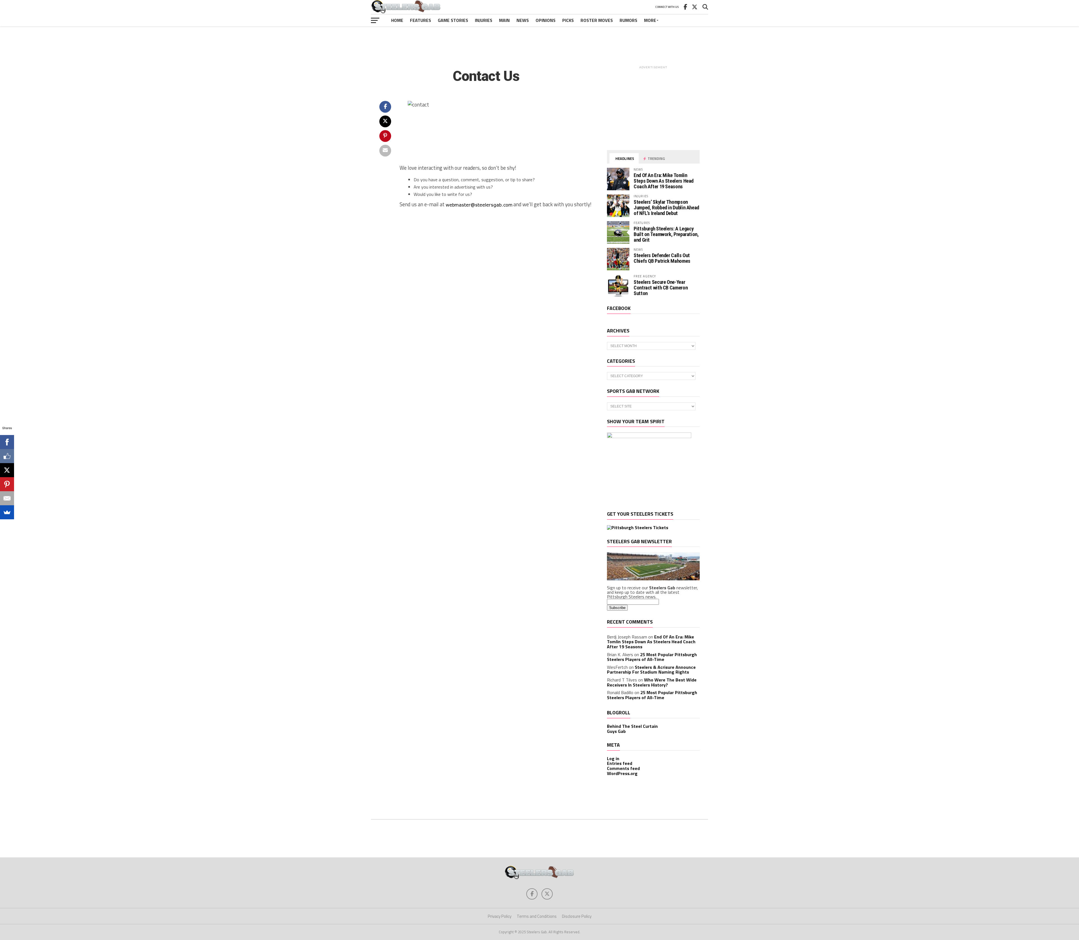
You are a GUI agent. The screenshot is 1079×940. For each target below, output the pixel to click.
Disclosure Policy (576, 916)
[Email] (7, 498)
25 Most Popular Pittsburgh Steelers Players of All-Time (652, 657)
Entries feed (619, 763)
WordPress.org (622, 773)
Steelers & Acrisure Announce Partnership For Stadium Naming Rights (651, 670)
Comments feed (623, 768)
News (522, 20)
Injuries (483, 20)
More (650, 20)
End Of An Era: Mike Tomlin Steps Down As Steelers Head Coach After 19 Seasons (663, 180)
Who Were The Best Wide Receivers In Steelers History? (652, 682)
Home (397, 20)
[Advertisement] (539, 43)
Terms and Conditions (537, 916)
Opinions (546, 20)
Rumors (628, 20)
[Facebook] (7, 442)
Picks (568, 20)
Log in (613, 758)
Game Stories (453, 20)
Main (504, 20)
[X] (7, 470)
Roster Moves (597, 20)
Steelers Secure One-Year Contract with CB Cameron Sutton (661, 287)
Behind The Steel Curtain (632, 726)
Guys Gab (616, 731)
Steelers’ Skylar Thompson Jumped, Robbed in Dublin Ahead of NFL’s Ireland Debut (666, 207)
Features (420, 20)
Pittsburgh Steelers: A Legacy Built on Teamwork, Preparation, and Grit (666, 234)
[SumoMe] (7, 512)
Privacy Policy (499, 916)
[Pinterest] (7, 484)
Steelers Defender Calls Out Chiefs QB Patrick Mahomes (662, 258)
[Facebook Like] (7, 456)
